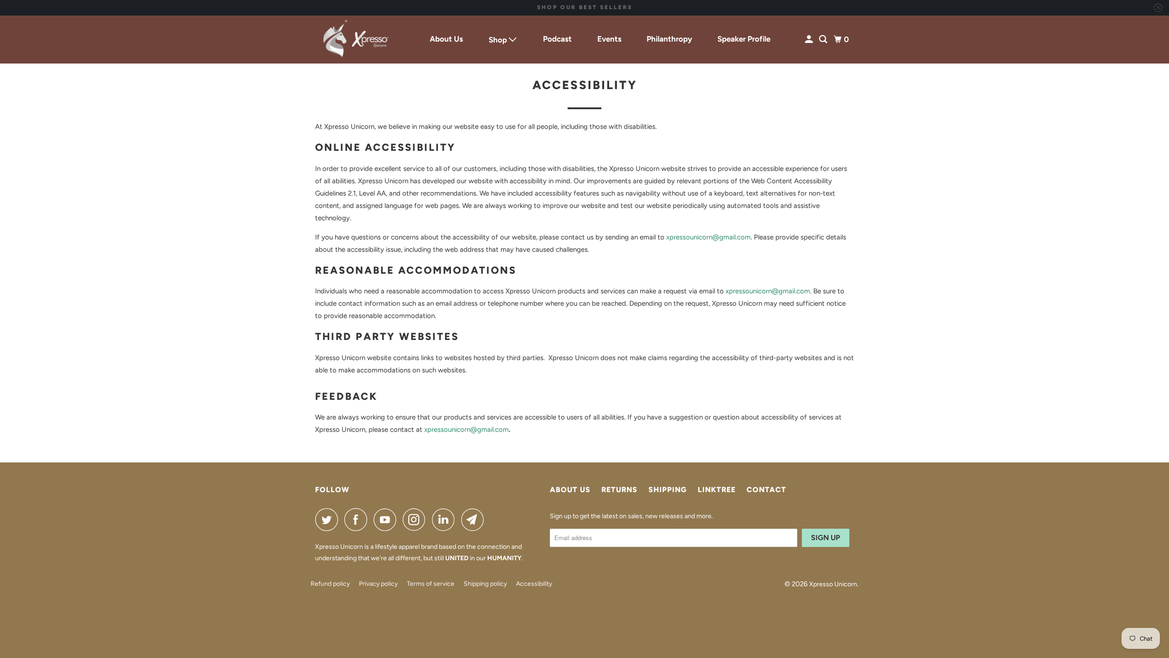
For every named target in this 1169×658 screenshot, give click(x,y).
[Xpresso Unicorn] (356, 40)
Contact (766, 489)
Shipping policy (485, 584)
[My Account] (809, 39)
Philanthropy (669, 38)
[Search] (823, 39)
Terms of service (430, 584)
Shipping (667, 489)
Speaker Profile (743, 38)
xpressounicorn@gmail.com (708, 237)
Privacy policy (378, 584)
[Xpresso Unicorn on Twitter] (328, 519)
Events (609, 38)
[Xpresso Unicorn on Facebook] (358, 519)
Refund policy (330, 584)
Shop (499, 39)
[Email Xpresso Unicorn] (475, 519)
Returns (619, 489)
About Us (446, 38)
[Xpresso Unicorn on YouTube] (387, 519)
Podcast (557, 38)
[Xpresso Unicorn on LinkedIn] (445, 519)
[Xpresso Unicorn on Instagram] (416, 519)
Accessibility (534, 584)
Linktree (717, 489)
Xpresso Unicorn (833, 584)
